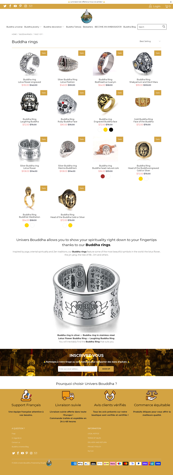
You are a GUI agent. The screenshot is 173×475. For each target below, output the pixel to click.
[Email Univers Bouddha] (30, 6)
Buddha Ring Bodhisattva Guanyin (105, 63)
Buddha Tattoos (73, 27)
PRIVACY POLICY (94, 447)
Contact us (16, 442)
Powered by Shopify (38, 463)
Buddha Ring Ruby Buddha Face (67, 102)
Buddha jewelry (32, 27)
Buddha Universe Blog (20, 447)
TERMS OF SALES (94, 438)
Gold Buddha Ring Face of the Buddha (143, 102)
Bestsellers (88, 27)
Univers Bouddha (24, 463)
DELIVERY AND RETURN (97, 442)
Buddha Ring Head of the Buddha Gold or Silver (67, 198)
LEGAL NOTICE (93, 434)
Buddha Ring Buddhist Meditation (29, 198)
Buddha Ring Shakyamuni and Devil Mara (143, 63)
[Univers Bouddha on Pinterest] (20, 6)
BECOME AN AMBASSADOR (108, 27)
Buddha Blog (129, 27)
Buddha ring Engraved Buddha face (105, 102)
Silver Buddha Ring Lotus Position (67, 63)
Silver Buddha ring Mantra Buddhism (67, 149)
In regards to (16, 438)
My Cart (91, 451)
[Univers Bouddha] (86, 16)
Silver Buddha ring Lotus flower (29, 149)
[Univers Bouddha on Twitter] (4, 6)
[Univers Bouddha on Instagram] (25, 6)
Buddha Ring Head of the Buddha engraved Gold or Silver (143, 149)
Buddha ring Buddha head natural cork (105, 149)
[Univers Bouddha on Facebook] (10, 6)
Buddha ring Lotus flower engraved (29, 63)
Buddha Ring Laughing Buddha (29, 102)
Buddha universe (14, 27)
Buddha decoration (53, 27)
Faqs (13, 434)
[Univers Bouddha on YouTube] (15, 6)
